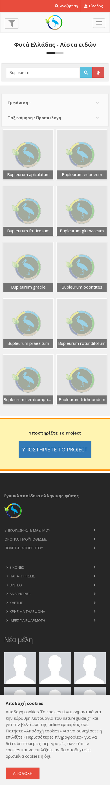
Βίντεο (16, 585)
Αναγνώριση (20, 593)
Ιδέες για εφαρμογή (27, 620)
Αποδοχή (22, 773)
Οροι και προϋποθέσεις (26, 539)
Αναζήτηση (68, 6)
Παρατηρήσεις (22, 576)
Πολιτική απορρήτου (24, 547)
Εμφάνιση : (19, 102)
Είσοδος (95, 6)
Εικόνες (17, 567)
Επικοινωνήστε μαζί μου (27, 530)
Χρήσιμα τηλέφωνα (27, 611)
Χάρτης (16, 602)
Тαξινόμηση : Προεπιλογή (34, 117)
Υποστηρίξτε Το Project (55, 449)
